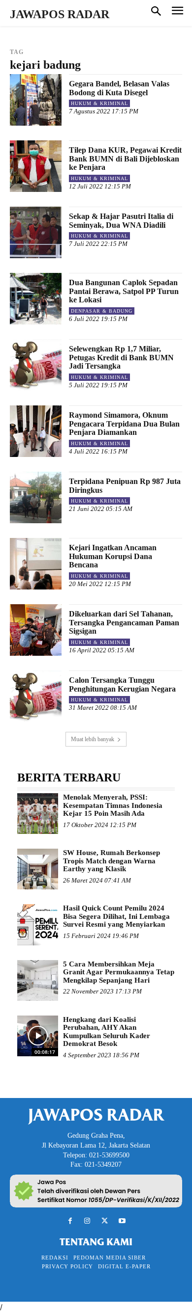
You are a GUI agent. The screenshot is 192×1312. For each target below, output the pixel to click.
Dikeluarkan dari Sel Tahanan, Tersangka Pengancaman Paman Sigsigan (124, 622)
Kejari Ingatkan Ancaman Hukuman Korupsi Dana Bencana (113, 556)
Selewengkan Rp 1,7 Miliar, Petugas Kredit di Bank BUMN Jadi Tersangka (121, 357)
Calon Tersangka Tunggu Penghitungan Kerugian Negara (122, 684)
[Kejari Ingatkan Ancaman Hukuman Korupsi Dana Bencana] (36, 563)
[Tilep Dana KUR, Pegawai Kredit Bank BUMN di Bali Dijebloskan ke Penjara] (36, 166)
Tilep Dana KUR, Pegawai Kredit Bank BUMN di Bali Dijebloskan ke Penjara (125, 158)
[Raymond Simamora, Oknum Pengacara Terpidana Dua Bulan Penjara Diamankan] (36, 431)
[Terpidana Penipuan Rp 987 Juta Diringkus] (36, 497)
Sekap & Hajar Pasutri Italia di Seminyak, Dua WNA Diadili (121, 220)
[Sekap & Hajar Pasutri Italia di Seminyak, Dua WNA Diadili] (36, 232)
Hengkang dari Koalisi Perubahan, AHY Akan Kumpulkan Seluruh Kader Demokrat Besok (106, 1032)
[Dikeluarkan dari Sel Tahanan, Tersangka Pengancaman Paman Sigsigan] (36, 630)
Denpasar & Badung (101, 311)
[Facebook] (70, 1221)
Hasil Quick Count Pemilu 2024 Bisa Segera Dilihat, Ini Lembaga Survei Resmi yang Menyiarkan (116, 916)
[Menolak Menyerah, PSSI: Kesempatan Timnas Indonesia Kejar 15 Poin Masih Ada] (37, 813)
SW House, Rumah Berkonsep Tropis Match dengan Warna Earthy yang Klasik (111, 861)
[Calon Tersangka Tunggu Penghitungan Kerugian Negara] (36, 696)
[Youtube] (122, 1221)
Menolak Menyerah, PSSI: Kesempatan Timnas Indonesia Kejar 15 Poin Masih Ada (112, 805)
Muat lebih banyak (92, 739)
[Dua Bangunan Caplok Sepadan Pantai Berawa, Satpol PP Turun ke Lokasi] (36, 298)
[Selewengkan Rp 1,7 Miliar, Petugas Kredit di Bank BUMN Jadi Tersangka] (36, 365)
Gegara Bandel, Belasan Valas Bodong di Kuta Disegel (119, 88)
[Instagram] (87, 1221)
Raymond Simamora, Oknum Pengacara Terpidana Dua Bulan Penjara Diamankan (124, 423)
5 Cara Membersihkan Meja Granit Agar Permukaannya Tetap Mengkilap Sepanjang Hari (118, 972)
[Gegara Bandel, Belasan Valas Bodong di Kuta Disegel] (36, 100)
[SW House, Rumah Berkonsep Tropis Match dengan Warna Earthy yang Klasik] (37, 869)
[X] (104, 1221)
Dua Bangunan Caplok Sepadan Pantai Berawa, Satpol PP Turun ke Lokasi (124, 291)
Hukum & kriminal (99, 103)
